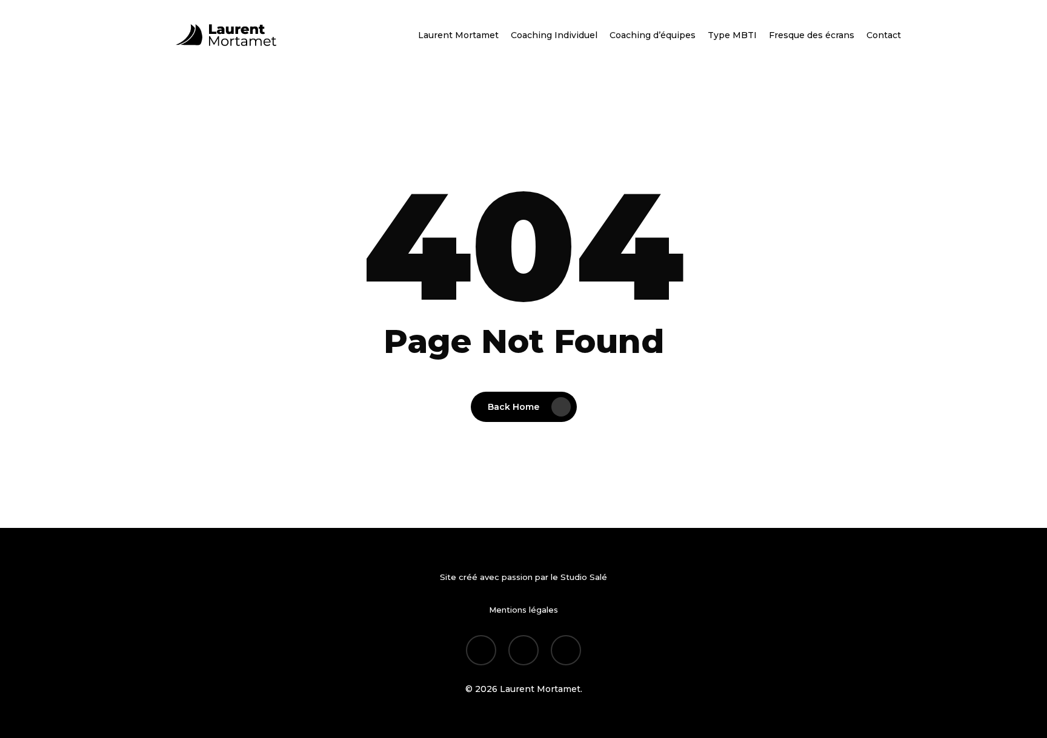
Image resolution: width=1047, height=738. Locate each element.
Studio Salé (583, 577)
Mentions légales (523, 609)
